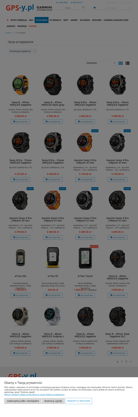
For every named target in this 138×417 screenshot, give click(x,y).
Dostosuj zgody (53, 400)
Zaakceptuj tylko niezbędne (23, 400)
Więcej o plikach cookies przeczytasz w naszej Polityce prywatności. (34, 394)
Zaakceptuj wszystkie (78, 401)
